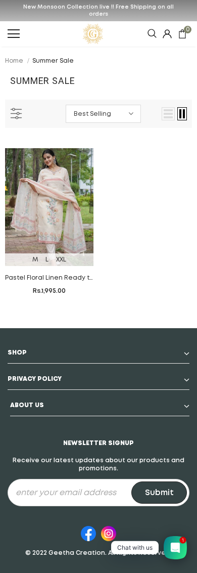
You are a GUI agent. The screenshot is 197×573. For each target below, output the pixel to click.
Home (14, 61)
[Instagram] (108, 532)
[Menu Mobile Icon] (14, 34)
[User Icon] (167, 34)
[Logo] (93, 34)
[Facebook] (88, 532)
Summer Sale (53, 61)
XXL (61, 259)
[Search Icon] (152, 34)
